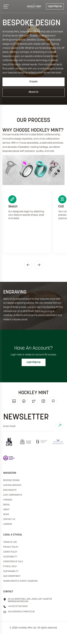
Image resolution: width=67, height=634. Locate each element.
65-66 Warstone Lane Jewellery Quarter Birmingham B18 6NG (30, 600)
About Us (33, 92)
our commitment (11, 576)
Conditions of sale (13, 561)
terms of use (10, 542)
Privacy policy (10, 547)
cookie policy (10, 552)
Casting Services (12, 485)
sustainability (11, 571)
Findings (7, 500)
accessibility (10, 557)
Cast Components (12, 495)
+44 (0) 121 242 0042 (18, 606)
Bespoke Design (11, 480)
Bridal (6, 505)
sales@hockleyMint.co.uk (21, 612)
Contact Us (9, 519)
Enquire (33, 81)
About (6, 509)
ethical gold (10, 566)
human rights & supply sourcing (20, 581)
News (6, 514)
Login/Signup (55, 6)
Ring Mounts (9, 490)
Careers (7, 524)
